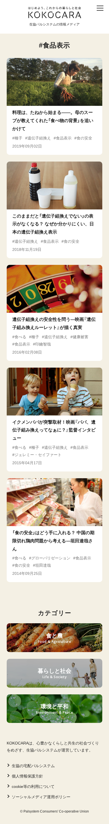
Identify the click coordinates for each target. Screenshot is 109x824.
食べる (70, 19)
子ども (15, 19)
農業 (12, 27)
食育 (51, 19)
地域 (46, 27)
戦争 (63, 27)
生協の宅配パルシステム (33, 766)
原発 (80, 27)
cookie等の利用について (33, 786)
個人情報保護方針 (27, 776)
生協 (29, 27)
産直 (34, 19)
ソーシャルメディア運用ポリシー (41, 797)
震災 (89, 19)
